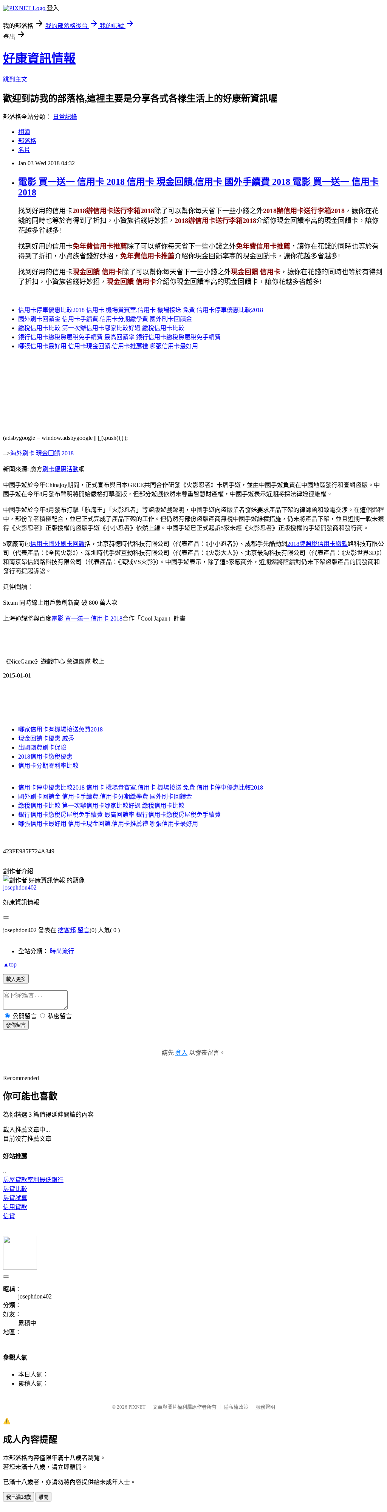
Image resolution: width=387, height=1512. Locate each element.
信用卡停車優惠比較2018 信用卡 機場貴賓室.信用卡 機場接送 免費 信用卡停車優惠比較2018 (140, 310)
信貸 (9, 1216)
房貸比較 (15, 1189)
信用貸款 (15, 1207)
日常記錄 (65, 117)
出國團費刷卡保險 (42, 747)
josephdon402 (20, 887)
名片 (24, 150)
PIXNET (137, 1407)
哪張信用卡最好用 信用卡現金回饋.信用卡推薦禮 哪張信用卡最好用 (108, 346)
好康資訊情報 (39, 58)
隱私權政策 (236, 1407)
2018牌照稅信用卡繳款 (317, 544)
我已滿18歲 (18, 1497)
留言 (83, 930)
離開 (43, 1497)
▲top (10, 964)
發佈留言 (16, 1025)
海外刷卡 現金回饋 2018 (42, 453)
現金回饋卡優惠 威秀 (46, 738)
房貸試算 (15, 1198)
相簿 (24, 132)
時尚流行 (62, 951)
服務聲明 (265, 1407)
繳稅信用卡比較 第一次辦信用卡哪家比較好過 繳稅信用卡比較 (101, 328)
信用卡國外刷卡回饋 (57, 544)
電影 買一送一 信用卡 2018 (86, 618)
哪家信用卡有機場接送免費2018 (60, 729)
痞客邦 (67, 930)
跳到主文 (15, 79)
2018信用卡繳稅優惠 (45, 756)
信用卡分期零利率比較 (48, 765)
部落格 (27, 141)
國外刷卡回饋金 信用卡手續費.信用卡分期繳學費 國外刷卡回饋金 (105, 319)
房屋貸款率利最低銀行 (33, 1180)
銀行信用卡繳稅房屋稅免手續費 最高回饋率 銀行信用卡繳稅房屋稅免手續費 (119, 337)
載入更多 (16, 979)
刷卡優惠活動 (60, 469)
